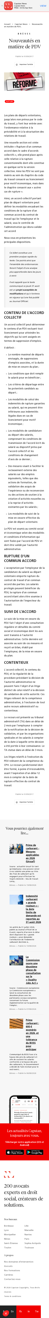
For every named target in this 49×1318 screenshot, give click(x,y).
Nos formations (12, 1271)
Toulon (7, 1248)
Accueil (7, 24)
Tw (37, 1312)
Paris (26, 1239)
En (12, 1312)
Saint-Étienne (11, 1243)
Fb (20, 1312)
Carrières (8, 1275)
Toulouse (29, 1248)
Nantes (28, 1235)
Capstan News (21, 24)
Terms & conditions (12, 1296)
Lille (26, 1226)
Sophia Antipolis (32, 1243)
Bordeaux (9, 1226)
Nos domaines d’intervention (18, 1262)
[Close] (2, 6)
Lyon (6, 1230)
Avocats (8, 1266)
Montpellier (10, 1235)
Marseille (28, 1230)
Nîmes (7, 1239)
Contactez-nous (12, 1279)
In (29, 1312)
